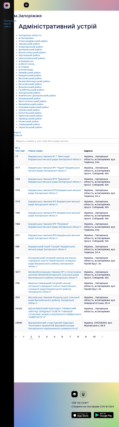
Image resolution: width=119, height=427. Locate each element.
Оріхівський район (29, 110)
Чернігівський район (30, 127)
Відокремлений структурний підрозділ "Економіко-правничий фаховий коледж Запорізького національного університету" (53, 326)
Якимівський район (30, 72)
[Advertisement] (66, 360)
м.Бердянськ (26, 61)
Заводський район (29, 44)
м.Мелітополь (27, 64)
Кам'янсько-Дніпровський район (37, 95)
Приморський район (30, 118)
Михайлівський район (31, 104)
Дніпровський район (30, 49)
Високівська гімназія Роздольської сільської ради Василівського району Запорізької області (53, 300)
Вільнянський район (30, 87)
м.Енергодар (26, 69)
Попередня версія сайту (10, 24)
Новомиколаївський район (34, 107)
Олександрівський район (33, 41)
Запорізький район (29, 93)
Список (18, 135)
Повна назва (35, 151)
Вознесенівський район (32, 52)
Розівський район (29, 121)
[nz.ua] (7, 5)
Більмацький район (30, 98)
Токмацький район (29, 124)
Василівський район (30, 78)
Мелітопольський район (32, 101)
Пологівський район (30, 113)
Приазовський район (30, 115)
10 (94, 336)
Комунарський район (31, 47)
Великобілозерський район (34, 81)
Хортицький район (29, 55)
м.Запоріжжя (26, 38)
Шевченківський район (32, 58)
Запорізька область (30, 35)
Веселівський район (30, 84)
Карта (17, 132)
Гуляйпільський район (31, 90)
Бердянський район (30, 75)
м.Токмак (24, 67)
